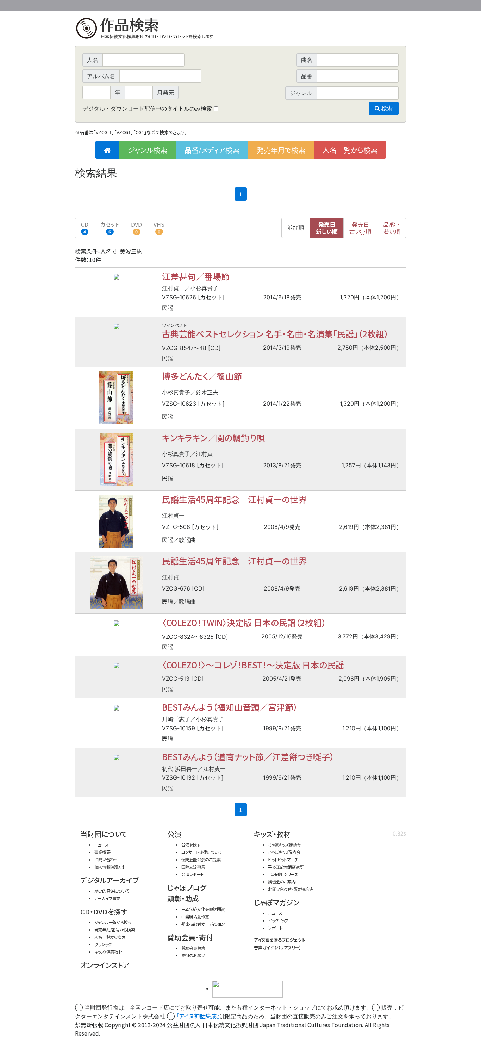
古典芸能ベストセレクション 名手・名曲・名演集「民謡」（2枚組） (275, 333)
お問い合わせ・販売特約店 (290, 889)
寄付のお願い (193, 955)
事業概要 (351, 4)
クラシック (102, 944)
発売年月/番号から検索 (114, 929)
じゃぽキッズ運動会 (284, 845)
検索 (386, 108)
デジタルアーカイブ (109, 880)
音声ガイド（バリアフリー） (277, 947)
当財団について (103, 834)
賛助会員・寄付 (190, 937)
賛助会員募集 (193, 948)
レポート (275, 928)
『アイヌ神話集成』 (197, 1016)
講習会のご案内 (281, 882)
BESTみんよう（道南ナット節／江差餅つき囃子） (248, 756)
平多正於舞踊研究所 (286, 867)
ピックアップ (278, 920)
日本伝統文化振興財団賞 (203, 909)
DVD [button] (136, 227)
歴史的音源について (111, 891)
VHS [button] (159, 227)
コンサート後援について (201, 852)
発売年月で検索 (281, 150)
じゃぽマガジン (276, 902)
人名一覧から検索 (350, 150)
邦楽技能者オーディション (203, 924)
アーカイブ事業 (107, 898)
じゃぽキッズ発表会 (284, 852)
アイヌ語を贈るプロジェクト (279, 940)
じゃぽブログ (186, 887)
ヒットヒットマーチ (283, 859)
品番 (391, 228)
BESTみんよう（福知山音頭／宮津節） (230, 707)
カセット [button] (109, 227)
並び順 (295, 228)
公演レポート (192, 874)
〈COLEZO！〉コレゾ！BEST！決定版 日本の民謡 (253, 664)
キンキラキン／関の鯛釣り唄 (213, 437)
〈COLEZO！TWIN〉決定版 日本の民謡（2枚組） (244, 622)
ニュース (101, 845)
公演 (174, 834)
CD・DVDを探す (103, 911)
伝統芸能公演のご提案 (200, 859)
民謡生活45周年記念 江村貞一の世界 (234, 499)
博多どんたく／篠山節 (202, 376)
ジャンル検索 (147, 150)
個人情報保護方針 (110, 867)
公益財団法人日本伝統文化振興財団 (113, 5)
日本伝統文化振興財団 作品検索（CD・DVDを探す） (240, 30)
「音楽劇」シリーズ (283, 874)
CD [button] (84, 227)
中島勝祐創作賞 (195, 916)
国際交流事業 (193, 867)
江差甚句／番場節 (196, 276)
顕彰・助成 (183, 898)
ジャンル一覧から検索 (112, 922)
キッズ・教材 (272, 834)
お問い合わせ (386, 4)
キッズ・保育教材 (108, 952)
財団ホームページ (323, 4)
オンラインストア (105, 965)
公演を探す (190, 845)
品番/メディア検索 (212, 150)
